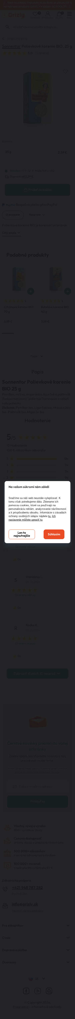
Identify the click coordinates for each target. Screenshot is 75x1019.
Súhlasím (54, 534)
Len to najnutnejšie (22, 534)
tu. (49, 516)
